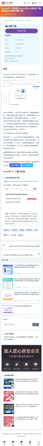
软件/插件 (8, 14)
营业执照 (25, 434)
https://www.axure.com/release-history (24, 181)
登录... (6, 324)
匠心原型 (18, 434)
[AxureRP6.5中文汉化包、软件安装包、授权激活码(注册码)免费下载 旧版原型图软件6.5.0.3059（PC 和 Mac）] (8, 297)
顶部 (38, 444)
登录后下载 (21, 31)
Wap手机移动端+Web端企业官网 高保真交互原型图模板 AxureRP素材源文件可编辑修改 (27, 381)
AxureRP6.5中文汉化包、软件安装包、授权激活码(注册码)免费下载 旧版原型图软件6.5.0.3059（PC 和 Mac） (27, 294)
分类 (13, 444)
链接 (21, 235)
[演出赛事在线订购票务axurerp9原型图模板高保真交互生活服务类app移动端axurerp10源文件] (9, 396)
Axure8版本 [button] (27, 165)
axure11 (6, 230)
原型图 (22, 230)
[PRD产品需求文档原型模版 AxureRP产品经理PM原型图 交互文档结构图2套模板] (8, 283)
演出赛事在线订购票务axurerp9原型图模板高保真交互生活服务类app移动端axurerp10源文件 (26, 394)
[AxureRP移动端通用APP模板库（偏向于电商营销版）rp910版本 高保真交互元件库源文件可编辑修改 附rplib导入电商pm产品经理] (9, 421)
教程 (21, 444)
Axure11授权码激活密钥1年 (23, 306)
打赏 (7, 235)
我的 (30, 444)
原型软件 (29, 230)
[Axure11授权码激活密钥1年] (8, 310)
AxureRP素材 (19, 20)
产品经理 (14, 230)
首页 (12, 20)
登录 (35, 3)
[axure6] (3, 14)
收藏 (14, 235)
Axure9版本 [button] (15, 165)
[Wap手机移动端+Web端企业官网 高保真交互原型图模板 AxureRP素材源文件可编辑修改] (9, 383)
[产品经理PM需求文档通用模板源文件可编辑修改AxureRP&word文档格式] (8, 269)
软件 (36, 230)
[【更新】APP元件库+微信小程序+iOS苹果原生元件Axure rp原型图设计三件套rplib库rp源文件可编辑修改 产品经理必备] (9, 409)
